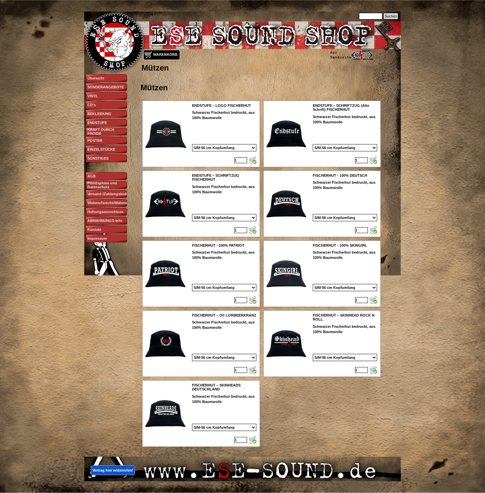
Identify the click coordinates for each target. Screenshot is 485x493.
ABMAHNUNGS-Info (104, 221)
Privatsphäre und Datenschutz (102, 185)
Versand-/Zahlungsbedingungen (115, 194)
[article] (201, 134)
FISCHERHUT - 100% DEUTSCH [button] (340, 175)
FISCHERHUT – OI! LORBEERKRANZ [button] (224, 315)
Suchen (391, 16)
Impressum (97, 238)
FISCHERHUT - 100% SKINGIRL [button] (340, 245)
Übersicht (95, 78)
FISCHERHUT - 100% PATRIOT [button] (218, 245)
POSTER (94, 140)
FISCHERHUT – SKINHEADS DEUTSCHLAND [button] (216, 387)
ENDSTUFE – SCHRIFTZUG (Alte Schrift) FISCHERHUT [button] (341, 107)
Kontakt (94, 229)
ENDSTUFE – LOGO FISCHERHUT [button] (221, 106)
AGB (91, 176)
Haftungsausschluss (105, 212)
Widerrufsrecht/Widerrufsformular (116, 203)
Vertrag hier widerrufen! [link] (112, 470)
